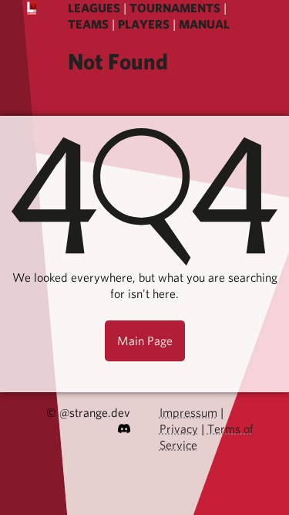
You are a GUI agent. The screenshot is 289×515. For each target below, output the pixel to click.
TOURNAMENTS (174, 8)
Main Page (145, 341)
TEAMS (88, 24)
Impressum (188, 413)
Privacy (179, 429)
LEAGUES (94, 8)
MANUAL (204, 24)
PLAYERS (144, 24)
